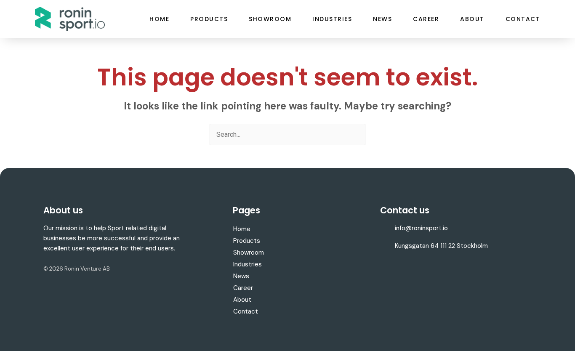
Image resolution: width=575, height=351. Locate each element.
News (382, 19)
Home (159, 19)
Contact (523, 19)
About (472, 19)
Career (426, 19)
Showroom (270, 19)
